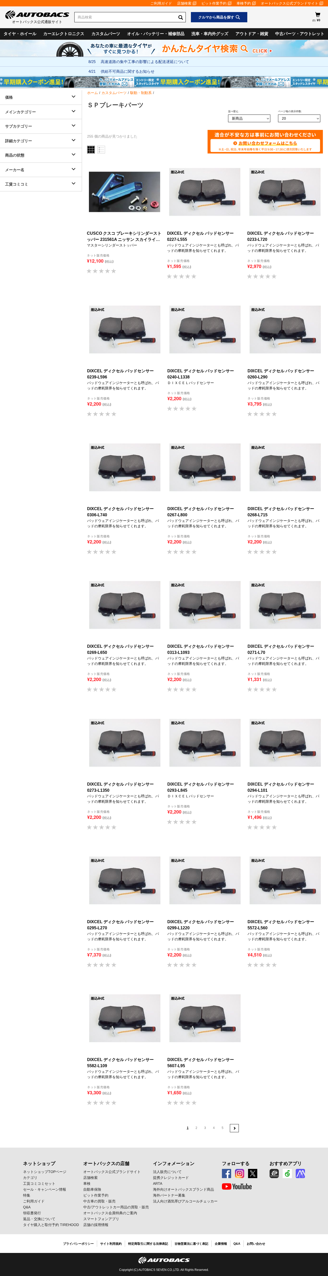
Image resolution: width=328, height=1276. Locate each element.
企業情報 (221, 1244)
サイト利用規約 (111, 1244)
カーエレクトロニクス (63, 34)
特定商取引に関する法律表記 (148, 1244)
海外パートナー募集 (169, 1195)
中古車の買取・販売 (99, 1201)
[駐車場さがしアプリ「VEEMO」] (287, 1173)
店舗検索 (184, 3)
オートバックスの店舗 (106, 1163)
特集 (26, 1195)
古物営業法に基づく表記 (191, 1244)
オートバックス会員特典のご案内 (110, 1213)
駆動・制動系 (141, 93)
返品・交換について (39, 1219)
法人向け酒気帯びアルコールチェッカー (185, 1201)
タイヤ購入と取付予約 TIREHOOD (51, 1225)
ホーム (92, 93)
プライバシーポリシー (78, 1244)
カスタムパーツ (105, 34)
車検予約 (244, 3)
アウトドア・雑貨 (251, 34)
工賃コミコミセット (39, 1183)
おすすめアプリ (286, 1163)
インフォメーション (173, 1163)
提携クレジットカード (171, 1178)
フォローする (236, 1163)
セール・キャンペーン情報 (44, 1189)
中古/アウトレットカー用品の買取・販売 (116, 1207)
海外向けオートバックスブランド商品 (183, 1189)
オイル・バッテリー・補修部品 (155, 34)
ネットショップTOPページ (44, 1172)
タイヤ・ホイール (20, 34)
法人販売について (167, 1172)
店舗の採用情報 (95, 1225)
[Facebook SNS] (226, 1173)
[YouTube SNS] (237, 1186)
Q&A (26, 1207)
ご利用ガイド (161, 3)
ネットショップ (39, 1163)
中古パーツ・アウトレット (299, 34)
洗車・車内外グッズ (209, 34)
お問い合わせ (256, 1244)
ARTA (157, 1183)
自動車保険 (92, 1189)
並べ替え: (233, 111)
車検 (86, 1183)
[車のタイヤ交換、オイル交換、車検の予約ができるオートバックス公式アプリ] (274, 1173)
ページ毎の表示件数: (290, 111)
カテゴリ (30, 1178)
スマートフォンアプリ (101, 1219)
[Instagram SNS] (239, 1173)
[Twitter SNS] (252, 1173)
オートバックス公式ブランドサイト (289, 3)
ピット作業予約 (214, 3)
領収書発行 (32, 1213)
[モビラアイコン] (300, 1173)
